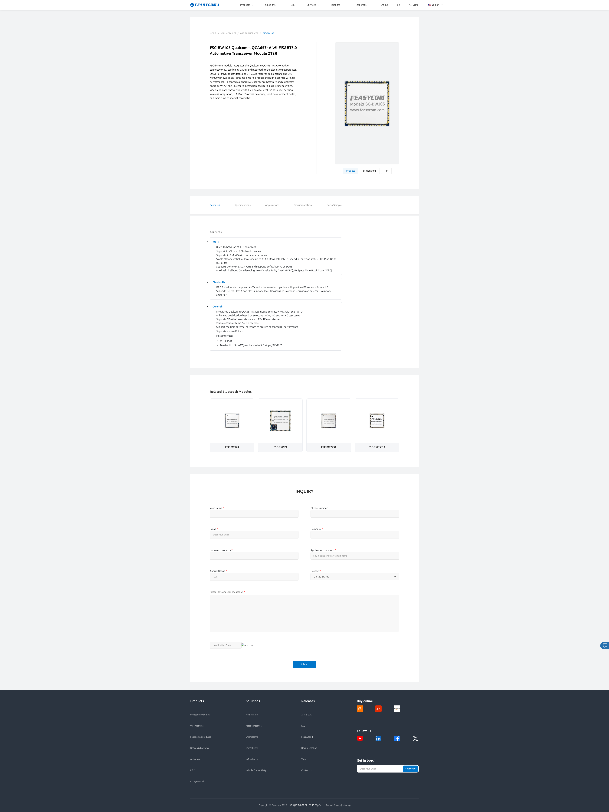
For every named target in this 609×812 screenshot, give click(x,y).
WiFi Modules (228, 33)
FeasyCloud (307, 737)
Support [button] (335, 4)
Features (215, 205)
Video (304, 759)
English (435, 4)
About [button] (384, 4)
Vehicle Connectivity (256, 770)
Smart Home (252, 737)
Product (350, 170)
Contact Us (306, 770)
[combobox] (355, 576)
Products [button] (245, 4)
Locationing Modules (200, 737)
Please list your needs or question (226, 592)
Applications (272, 205)
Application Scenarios (323, 550)
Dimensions (369, 170)
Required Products (221, 550)
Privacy (337, 805)
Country (316, 571)
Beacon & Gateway (199, 748)
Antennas (195, 759)
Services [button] (311, 4)
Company (317, 529)
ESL (293, 4)
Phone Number (319, 508)
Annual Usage (218, 571)
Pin (386, 170)
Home (213, 33)
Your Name (217, 508)
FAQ (303, 725)
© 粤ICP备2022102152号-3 (305, 805)
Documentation (303, 205)
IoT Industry (252, 759)
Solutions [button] (270, 4)
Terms (329, 805)
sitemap (346, 805)
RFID (192, 770)
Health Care (252, 714)
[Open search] (398, 5)
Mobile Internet (254, 725)
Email (214, 529)
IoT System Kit (197, 781)
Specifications (243, 205)
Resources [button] (361, 4)
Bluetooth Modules (200, 714)
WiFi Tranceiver (249, 33)
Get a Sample (334, 205)
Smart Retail (252, 748)
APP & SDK (306, 714)
